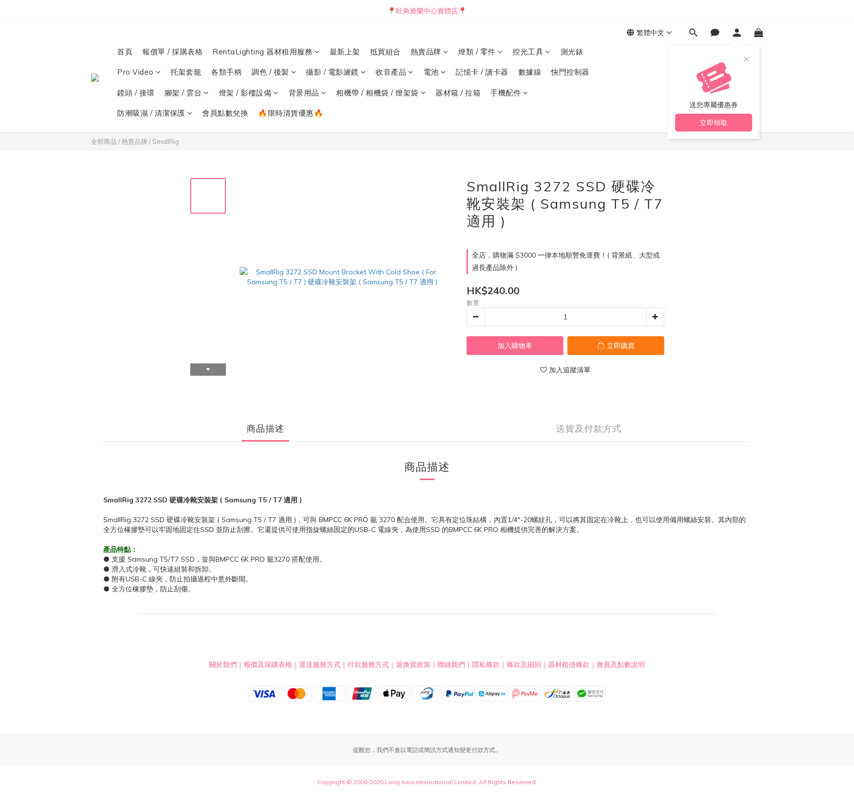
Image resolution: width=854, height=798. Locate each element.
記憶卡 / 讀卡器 (482, 72)
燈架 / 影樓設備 (245, 92)
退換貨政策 (413, 664)
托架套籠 (186, 72)
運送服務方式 (320, 664)
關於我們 (223, 664)
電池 (431, 72)
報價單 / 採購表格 (172, 51)
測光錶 (572, 51)
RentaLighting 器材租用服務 (262, 51)
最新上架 (345, 51)
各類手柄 (226, 72)
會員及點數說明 (621, 664)
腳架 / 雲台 (183, 92)
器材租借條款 (569, 664)
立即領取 (713, 122)
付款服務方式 (368, 664)
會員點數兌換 (225, 113)
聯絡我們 (451, 664)
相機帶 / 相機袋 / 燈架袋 (377, 92)
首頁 (124, 51)
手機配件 (505, 92)
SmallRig (165, 141)
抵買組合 (385, 51)
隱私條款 (486, 664)
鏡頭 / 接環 (136, 92)
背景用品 (304, 92)
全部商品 (104, 141)
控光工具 (527, 51)
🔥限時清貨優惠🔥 (290, 113)
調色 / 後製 (270, 72)
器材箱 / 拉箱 (457, 92)
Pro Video (135, 72)
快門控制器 (570, 72)
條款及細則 (524, 664)
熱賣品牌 (426, 51)
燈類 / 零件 (477, 51)
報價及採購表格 (268, 664)
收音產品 (391, 72)
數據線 (530, 72)
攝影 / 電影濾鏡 (332, 72)
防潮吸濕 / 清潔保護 (151, 113)
